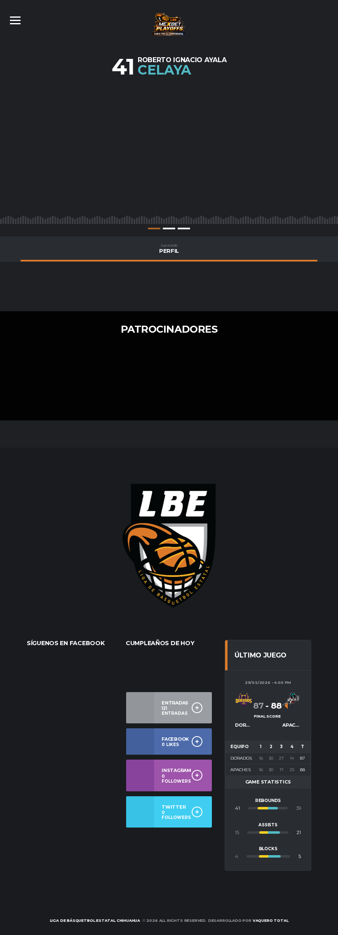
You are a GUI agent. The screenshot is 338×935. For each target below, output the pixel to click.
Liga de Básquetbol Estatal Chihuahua (95, 920)
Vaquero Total (271, 920)
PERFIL (169, 248)
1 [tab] (154, 228)
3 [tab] (184, 228)
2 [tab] (169, 228)
